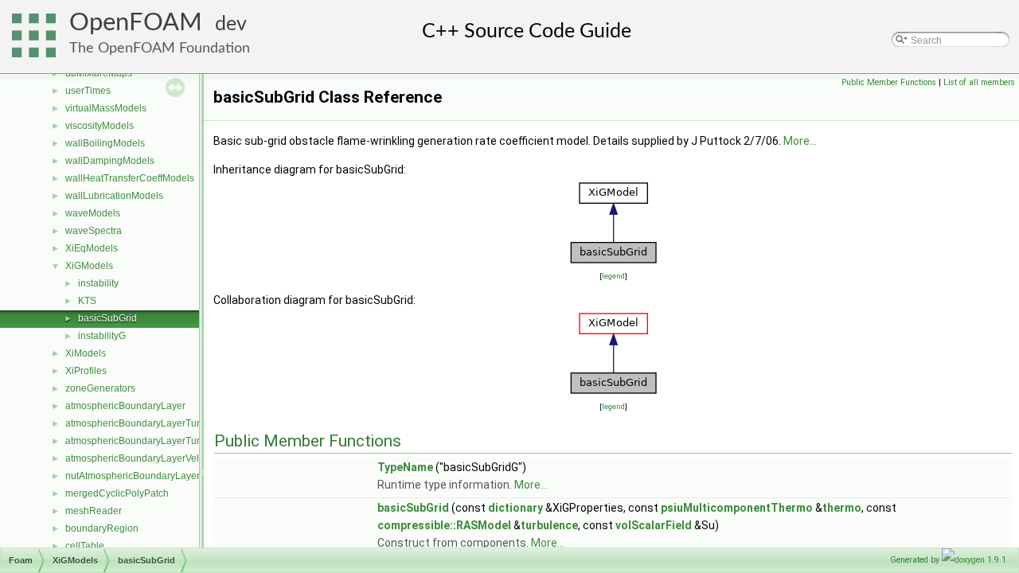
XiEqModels (91, 248)
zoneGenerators (100, 388)
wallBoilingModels (105, 143)
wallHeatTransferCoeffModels (129, 178)
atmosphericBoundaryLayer (125, 405)
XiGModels (89, 265)
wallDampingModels (109, 160)
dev (231, 24)
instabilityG (102, 335)
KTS (87, 300)
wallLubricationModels (114, 195)
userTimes (88, 90)
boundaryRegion (102, 528)
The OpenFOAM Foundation (159, 48)
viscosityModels (99, 125)
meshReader (93, 510)
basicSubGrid (107, 318)
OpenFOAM (135, 22)
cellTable (84, 546)
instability (98, 283)
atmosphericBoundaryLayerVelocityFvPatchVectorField (184, 458)
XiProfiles (86, 370)
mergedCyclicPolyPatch (117, 493)
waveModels (92, 213)
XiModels (85, 353)
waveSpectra (93, 230)
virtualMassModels (105, 108)
